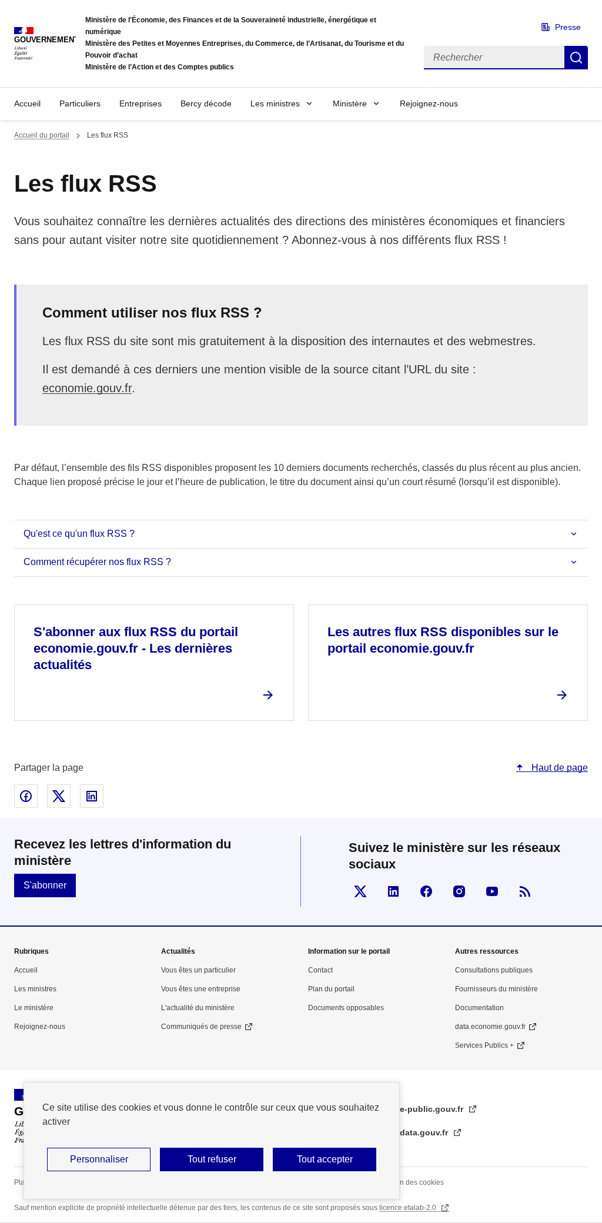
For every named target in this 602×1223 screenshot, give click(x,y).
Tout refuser (212, 1159)
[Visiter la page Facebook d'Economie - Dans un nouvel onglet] (426, 891)
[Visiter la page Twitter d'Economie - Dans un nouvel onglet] (360, 891)
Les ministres (275, 103)
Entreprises (140, 103)
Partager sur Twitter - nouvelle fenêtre (59, 796)
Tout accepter (325, 1159)
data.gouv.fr (425, 1132)
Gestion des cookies (411, 1182)
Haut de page (558, 768)
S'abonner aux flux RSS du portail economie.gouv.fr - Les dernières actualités (136, 648)
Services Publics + (484, 1045)
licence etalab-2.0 (408, 1208)
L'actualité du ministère (198, 1008)
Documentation (479, 1008)
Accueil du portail (41, 135)
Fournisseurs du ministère (496, 989)
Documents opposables (346, 1008)
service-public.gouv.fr (421, 1109)
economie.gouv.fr (87, 388)
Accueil (27, 103)
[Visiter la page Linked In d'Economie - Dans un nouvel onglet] (393, 891)
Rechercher (576, 57)
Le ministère (33, 1008)
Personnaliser (99, 1159)
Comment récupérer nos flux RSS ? (97, 562)
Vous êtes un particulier (198, 970)
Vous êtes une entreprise (200, 989)
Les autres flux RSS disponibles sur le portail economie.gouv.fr (442, 640)
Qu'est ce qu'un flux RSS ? (79, 534)
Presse (568, 27)
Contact (320, 970)
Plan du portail (331, 989)
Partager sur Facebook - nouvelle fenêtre (26, 796)
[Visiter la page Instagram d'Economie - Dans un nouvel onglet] (459, 891)
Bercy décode (206, 103)
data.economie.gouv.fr (490, 1026)
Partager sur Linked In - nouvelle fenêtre (91, 796)
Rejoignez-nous (429, 103)
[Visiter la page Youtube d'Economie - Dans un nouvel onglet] (492, 891)
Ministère (350, 103)
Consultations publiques (494, 970)
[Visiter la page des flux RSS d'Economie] (525, 891)
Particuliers (80, 103)
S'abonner (45, 885)
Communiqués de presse (201, 1026)
